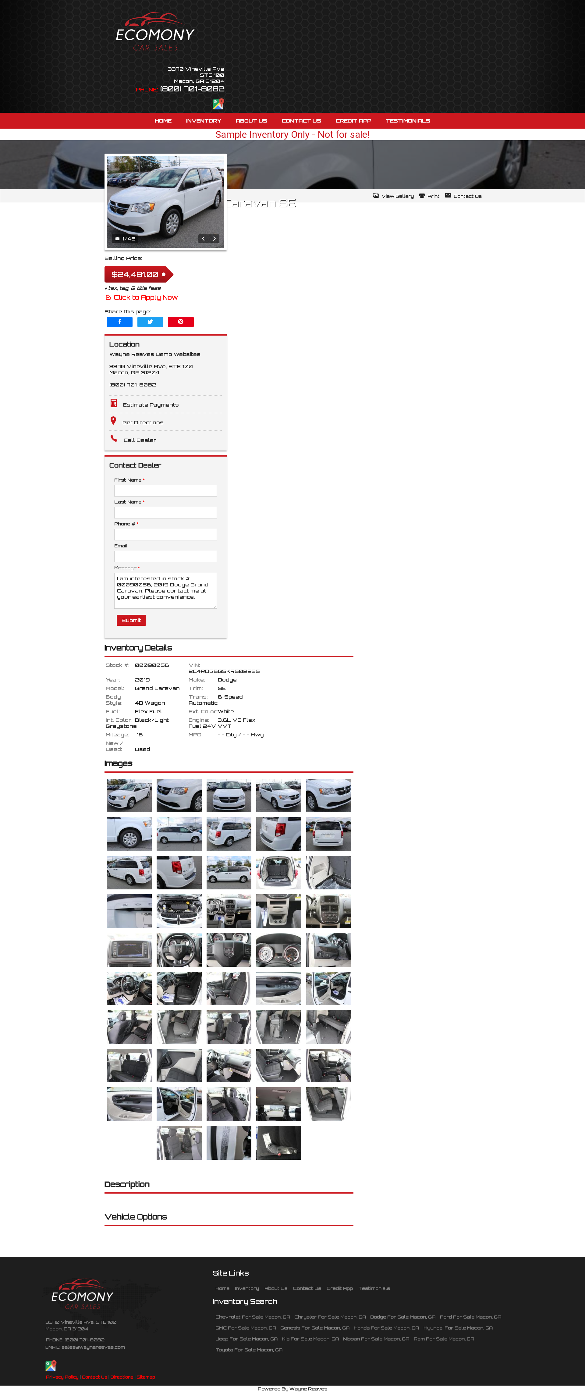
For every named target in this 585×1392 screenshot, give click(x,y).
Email (120, 545)
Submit (131, 620)
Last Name (129, 501)
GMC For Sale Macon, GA (245, 1327)
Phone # (126, 523)
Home (222, 1288)
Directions (122, 1377)
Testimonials (374, 1288)
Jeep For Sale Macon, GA (246, 1338)
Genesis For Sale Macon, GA (314, 1327)
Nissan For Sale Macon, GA (376, 1338)
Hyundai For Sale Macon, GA (458, 1327)
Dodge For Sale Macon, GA (402, 1316)
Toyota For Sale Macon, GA (248, 1349)
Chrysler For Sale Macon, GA (330, 1316)
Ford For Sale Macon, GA (470, 1316)
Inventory (247, 1288)
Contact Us (94, 1377)
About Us (275, 1288)
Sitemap (146, 1377)
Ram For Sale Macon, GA (444, 1338)
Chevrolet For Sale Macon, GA (252, 1316)
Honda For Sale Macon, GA (386, 1327)
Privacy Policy (62, 1377)
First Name (129, 479)
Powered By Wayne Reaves (292, 1388)
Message (127, 567)
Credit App (340, 1288)
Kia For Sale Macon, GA (310, 1338)
